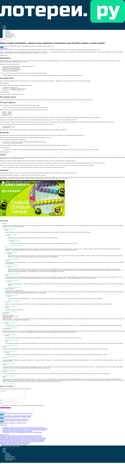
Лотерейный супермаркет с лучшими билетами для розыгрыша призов (16, 415)
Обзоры (4, 29)
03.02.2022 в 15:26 (9, 356)
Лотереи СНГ (8, 32)
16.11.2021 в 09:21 (7, 228)
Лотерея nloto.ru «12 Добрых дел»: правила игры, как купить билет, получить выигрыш (22, 432)
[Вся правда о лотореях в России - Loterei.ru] (62, 22)
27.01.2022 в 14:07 (7, 370)
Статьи (4, 26)
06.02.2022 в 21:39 (9, 311)
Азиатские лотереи (9, 35)
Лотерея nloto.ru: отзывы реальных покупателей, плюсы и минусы (17, 431)
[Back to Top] (0, 463)
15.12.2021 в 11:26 (9, 295)
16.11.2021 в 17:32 (9, 234)
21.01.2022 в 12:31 (12, 287)
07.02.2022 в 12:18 (12, 273)
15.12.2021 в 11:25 (7, 322)
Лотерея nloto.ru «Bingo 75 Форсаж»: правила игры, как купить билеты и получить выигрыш (23, 427)
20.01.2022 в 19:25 (12, 300)
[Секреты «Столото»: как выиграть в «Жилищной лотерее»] (62, 420)
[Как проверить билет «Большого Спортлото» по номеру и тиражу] (62, 417)
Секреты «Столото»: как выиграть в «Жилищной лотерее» (13, 422)
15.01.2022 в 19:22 (9, 340)
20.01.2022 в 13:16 (14, 245)
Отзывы (4, 28)
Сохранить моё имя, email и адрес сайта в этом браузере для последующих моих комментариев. (23, 405)
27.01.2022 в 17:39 (7, 375)
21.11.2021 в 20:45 (9, 265)
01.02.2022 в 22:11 (7, 383)
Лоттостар (7, 31)
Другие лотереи (8, 37)
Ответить (13, 228)
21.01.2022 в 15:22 (9, 345)
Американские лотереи (10, 36)
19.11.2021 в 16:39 (9, 252)
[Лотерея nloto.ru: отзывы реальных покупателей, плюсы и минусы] (15, 442)
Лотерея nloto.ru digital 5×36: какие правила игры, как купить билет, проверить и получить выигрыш (25, 428)
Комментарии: (4, 48)
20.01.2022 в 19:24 (7, 351)
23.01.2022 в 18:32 (7, 363)
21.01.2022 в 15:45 (9, 306)
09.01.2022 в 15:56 (12, 239)
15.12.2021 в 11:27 (7, 334)
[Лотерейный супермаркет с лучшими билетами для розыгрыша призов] (62, 413)
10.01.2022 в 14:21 (9, 327)
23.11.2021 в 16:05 (9, 280)
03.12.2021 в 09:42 (12, 259)
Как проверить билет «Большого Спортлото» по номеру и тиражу (14, 419)
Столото (7, 30)
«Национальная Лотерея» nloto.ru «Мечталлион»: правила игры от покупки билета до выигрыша (24, 429)
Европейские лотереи (10, 33)
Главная (4, 25)
